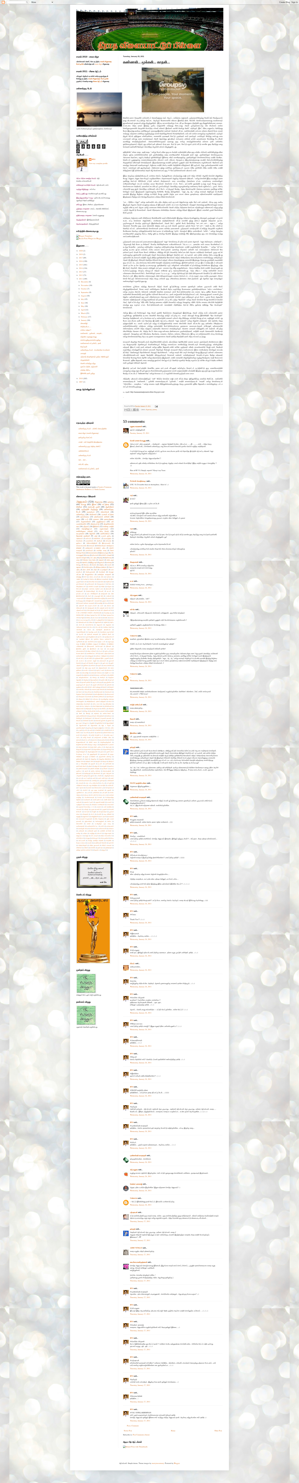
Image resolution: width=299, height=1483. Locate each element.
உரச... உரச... (82, 460)
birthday (88, 617)
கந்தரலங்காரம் (103, 668)
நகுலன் (93, 764)
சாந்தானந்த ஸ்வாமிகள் (83, 704)
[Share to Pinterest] (137, 409)
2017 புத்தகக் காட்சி (106, 610)
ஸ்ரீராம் (86, 847)
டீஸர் (91, 730)
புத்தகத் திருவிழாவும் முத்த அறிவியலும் (95, 356)
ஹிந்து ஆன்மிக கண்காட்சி (84, 850)
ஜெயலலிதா (94, 725)
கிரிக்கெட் (97, 538)
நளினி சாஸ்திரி (95, 768)
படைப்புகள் (87, 778)
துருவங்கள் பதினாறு (105, 756)
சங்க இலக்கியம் (99, 694)
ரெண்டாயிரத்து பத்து (88, 363)
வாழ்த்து (92, 833)
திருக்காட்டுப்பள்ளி (81, 744)
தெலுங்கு (93, 759)
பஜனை (92, 776)
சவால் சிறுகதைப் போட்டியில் (98, 78)
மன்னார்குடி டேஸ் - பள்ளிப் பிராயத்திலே (92, 428)
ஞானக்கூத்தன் (80, 728)
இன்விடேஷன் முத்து (88, 373)
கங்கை (93, 665)
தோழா (104, 761)
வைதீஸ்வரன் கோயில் (100, 843)
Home (173, 1430)
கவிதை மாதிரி (108, 526)
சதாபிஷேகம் (110, 696)
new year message (83, 620)
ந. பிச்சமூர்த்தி (83, 764)
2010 (81, 378)
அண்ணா (109, 577)
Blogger (177, 1463)
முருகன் (104, 809)
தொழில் (97, 761)
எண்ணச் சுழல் (80, 656)
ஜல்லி (93, 723)
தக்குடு (132, 747)
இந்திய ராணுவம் (93, 644)
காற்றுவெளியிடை (84, 677)
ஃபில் (91, 620)
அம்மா (89, 629)
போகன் (99, 797)
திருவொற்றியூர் (90, 591)
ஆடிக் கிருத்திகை (90, 637)
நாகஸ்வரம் (89, 550)
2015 (81, 265)
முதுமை (104, 601)
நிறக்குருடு (87, 773)
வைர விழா (98, 64)
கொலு (78, 565)
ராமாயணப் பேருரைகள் (85, 819)
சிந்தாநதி (88, 708)
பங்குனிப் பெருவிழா (82, 776)
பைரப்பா (103, 795)
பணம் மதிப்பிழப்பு (103, 778)
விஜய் (86, 836)
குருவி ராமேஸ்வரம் (98, 685)
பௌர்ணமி (86, 800)
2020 (81, 251)
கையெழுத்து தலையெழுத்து (90, 340)
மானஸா (96, 519)
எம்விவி (111, 656)
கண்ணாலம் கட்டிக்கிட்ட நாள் (91, 343)
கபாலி (85, 581)
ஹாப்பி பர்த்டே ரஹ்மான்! (89, 366)
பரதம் (112, 778)
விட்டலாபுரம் (94, 836)
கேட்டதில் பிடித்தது (95, 687)
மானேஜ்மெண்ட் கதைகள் (92, 601)
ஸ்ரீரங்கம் (79, 847)
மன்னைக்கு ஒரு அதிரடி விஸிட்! (89, 446)
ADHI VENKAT (136, 1248)
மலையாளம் (110, 804)
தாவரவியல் (102, 740)
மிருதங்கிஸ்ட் (85, 360)
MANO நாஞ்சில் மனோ (138, 783)
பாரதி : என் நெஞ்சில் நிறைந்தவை (90, 442)
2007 (81, 382)
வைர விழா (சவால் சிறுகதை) (88, 433)
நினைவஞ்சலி (107, 771)
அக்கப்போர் (105, 512)
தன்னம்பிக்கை (107, 732)
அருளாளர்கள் (86, 521)
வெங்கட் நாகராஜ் (136, 1184)
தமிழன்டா (85, 735)
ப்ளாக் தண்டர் (97, 800)
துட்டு (102, 752)
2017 (81, 258)
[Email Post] (156, 406)
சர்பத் (110, 701)
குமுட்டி (95, 682)
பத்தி (95, 536)
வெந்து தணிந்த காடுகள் (95, 840)
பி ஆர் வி (80, 788)
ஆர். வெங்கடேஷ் (90, 641)
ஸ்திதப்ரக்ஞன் (82, 845)
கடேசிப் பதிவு (83, 464)
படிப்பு (79, 778)
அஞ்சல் (105, 622)
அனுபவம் (81, 501)
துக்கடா (79, 543)
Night (82, 617)
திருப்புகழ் (109, 747)
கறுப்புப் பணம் (100, 670)
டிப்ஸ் (85, 730)
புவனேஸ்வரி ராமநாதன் (138, 797)
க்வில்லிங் (90, 694)
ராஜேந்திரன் (94, 816)
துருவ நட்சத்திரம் (90, 756)
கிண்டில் (102, 677)
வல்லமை (111, 828)
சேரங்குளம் (88, 718)
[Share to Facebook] (134, 409)
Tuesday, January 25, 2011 (139, 433)
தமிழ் (100, 558)
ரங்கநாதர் (85, 814)
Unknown (133, 636)
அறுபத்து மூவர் (92, 632)
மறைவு (87, 804)
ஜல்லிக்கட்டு (100, 723)
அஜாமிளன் (98, 622)
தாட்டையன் (86, 740)
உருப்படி (107, 651)
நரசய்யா (111, 766)
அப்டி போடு (104, 531)
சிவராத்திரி (110, 711)
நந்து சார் (97, 766)
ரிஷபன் (132, 719)
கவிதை (109, 562)
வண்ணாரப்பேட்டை (92, 826)
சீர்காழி (88, 713)
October (84, 289)
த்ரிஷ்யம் (111, 761)
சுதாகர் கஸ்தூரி (81, 558)
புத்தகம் (86, 526)
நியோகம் (79, 773)
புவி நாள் (104, 792)
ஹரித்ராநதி (108, 847)
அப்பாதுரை (134, 595)
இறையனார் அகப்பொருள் (94, 646)
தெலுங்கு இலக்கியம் (105, 759)
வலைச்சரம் (89, 541)
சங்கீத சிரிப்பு (85, 370)
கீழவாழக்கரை (94, 680)
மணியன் (78, 802)
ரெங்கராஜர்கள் (99, 821)
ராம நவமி (103, 816)
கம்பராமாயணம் (81, 546)
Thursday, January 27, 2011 (140, 1221)
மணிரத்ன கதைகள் (104, 574)
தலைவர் (78, 740)
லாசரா (88, 824)
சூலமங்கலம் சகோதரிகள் (96, 716)
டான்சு (112, 728)
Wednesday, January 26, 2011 (141, 473)
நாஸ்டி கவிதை (95, 771)
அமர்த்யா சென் (107, 627)
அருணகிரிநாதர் (80, 632)
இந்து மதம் (93, 562)
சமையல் (91, 546)
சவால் (109, 565)
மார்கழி (86, 809)
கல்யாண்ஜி (85, 673)
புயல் (88, 792)
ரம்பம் (92, 814)
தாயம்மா (94, 740)
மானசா (99, 807)
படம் (86, 519)
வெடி (112, 838)
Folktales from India (89, 560)
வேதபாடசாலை (80, 843)
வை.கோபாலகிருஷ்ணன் (138, 1262)
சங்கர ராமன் (110, 694)
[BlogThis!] (128, 409)
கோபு (110, 584)
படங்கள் (99, 776)
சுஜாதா (78, 567)
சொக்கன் (85, 720)
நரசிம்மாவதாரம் (83, 768)
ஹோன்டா (97, 850)
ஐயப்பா (98, 663)
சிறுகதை (149, 410)
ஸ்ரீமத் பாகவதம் (107, 845)
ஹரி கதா (100, 847)
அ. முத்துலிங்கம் (100, 620)
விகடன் (99, 833)
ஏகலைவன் (103, 661)
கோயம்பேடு (88, 692)
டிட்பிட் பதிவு (93, 558)
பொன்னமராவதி (89, 797)
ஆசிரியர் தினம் (106, 634)
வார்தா (85, 833)
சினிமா (79, 506)
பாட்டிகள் (109, 783)
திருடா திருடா (93, 744)
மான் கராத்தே (108, 807)
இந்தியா (103, 644)
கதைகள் (78, 668)
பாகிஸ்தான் (110, 780)
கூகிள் (85, 687)
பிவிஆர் (107, 788)
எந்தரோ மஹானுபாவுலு (89, 336)
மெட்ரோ (111, 601)
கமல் (92, 670)
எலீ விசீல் (89, 658)
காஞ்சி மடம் (108, 673)
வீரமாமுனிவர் (105, 838)
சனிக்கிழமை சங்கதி (84, 531)
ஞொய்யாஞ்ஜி (98, 728)
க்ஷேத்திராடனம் (81, 586)
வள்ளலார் (81, 831)
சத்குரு (80, 699)
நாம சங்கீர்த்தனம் (92, 593)
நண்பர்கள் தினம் (81, 766)
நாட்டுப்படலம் (80, 593)
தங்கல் (99, 732)
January (84, 320)
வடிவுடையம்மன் (92, 605)
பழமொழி (102, 780)
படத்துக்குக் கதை (108, 776)
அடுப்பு (112, 622)
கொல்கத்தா (110, 689)
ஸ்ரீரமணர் (79, 608)
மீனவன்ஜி (84, 323)
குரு (100, 682)
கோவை (86, 565)
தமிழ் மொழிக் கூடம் (97, 735)
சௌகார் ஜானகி (100, 720)
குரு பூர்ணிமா (108, 682)
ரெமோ (109, 821)
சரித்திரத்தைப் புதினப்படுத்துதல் (96, 701)
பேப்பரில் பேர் (95, 795)
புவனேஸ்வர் (96, 792)
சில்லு (85, 711)
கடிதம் (99, 665)
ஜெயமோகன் (83, 725)
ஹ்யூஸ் (104, 850)
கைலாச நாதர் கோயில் (98, 689)
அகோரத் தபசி (82, 622)
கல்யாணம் (95, 555)
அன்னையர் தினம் (81, 627)
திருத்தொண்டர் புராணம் (107, 744)
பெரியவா (85, 795)
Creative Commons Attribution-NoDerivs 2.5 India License (94, 488)
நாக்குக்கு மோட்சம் (85, 437)
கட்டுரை (105, 504)
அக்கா (91, 622)
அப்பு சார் (97, 627)
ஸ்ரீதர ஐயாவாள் (94, 845)
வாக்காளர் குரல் (92, 831)
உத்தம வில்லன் (91, 651)
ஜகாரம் (110, 720)
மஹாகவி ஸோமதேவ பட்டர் (86, 807)
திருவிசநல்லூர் (80, 752)
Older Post (218, 1430)
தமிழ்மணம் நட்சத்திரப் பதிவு (95, 548)
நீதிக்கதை (108, 558)
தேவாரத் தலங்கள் (83, 536)
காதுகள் (78, 675)
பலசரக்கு (94, 780)
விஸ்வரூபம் (95, 838)
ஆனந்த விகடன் (109, 637)
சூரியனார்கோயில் (81, 716)
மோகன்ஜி (99, 603)
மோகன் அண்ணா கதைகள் (86, 603)
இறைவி (108, 646)
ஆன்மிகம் (109, 506)
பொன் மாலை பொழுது (138, 440)
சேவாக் (78, 720)
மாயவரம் (78, 809)
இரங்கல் (96, 526)
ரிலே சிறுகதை (99, 819)
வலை (78, 519)
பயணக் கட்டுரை (108, 514)
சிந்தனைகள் (80, 708)
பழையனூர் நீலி (98, 596)
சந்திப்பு (101, 565)
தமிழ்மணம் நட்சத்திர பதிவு (102, 737)
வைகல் (89, 843)
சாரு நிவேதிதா (107, 704)
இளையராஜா (104, 553)
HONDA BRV (80, 615)
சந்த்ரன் (87, 699)
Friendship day (108, 613)
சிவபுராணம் (101, 711)
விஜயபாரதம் (108, 833)
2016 (81, 261)
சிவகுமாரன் (134, 562)
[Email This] (125, 409)
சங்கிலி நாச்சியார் (99, 696)
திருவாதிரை (97, 749)
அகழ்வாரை (110, 620)
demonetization (93, 553)
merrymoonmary (158, 1463)
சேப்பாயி (78, 589)
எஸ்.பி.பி (88, 538)
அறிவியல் (79, 538)
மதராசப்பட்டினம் (88, 802)
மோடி (106, 603)
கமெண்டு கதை (93, 581)
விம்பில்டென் (80, 838)
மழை (78, 560)
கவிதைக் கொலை (96, 673)
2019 (81, 254)
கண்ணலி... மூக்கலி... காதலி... (92, 333)
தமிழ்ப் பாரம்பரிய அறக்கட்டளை (93, 589)
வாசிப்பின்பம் (105, 533)
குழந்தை (78, 687)
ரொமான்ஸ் (79, 824)
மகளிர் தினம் (108, 800)
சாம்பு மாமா (96, 704)
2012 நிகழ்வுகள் (89, 608)
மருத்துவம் (79, 804)
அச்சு (102, 577)
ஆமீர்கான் (79, 641)
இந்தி (83, 644)
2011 (81, 279)
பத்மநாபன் (134, 1212)
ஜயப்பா (87, 723)
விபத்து (78, 577)
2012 (81, 275)
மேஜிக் (94, 812)
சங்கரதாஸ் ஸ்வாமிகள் (84, 696)
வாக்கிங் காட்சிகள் (105, 831)
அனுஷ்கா (108, 625)
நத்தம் (90, 766)
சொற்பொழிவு (88, 567)
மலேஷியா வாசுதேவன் (98, 804)
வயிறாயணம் (110, 826)
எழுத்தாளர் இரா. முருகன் (101, 658)
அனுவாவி (99, 625)
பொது (83, 504)
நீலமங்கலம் (97, 773)
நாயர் (86, 771)
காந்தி (85, 675)
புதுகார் (109, 790)
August (84, 296)
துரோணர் (79, 759)
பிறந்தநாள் (88, 598)
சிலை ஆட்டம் (97, 81)
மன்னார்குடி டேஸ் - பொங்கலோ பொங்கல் (95, 350)
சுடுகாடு (96, 713)
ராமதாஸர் (111, 816)
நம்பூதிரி (104, 766)
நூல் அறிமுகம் (107, 773)
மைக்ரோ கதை (102, 550)
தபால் (78, 735)
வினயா (109, 605)
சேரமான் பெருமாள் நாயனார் (103, 718)
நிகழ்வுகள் (104, 593)
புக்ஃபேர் (85, 790)
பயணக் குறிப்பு (106, 536)
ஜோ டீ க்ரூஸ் (106, 725)
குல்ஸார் (109, 685)
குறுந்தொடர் (101, 521)
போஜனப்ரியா (89, 574)
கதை (87, 555)
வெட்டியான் (82, 840)
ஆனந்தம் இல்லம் (84, 639)
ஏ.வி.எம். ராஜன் (91, 661)
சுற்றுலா (109, 586)
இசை (94, 504)
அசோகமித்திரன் (91, 543)
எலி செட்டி (81, 658)
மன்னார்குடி (80, 514)
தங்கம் (92, 732)
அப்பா (91, 627)
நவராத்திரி (107, 538)
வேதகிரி (108, 840)
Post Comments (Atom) (141, 1434)
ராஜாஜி (78, 816)
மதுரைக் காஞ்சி (100, 802)
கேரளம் (111, 687)
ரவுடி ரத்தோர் (108, 814)
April (83, 310)
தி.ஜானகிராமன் (80, 742)
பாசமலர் (80, 783)
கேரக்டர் (104, 687)
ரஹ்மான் (81, 605)
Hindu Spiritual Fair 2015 (93, 615)
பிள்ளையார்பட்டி (98, 788)
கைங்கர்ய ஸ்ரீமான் (83, 689)
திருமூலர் (79, 749)
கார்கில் (111, 675)
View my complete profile (98, 163)
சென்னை (109, 716)
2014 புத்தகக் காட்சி (102, 608)
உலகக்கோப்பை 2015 (92, 653)
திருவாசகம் (87, 749)
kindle (105, 617)
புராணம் (109, 598)
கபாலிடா (86, 670)
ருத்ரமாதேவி (88, 821)
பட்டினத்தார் (104, 570)
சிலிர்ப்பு (104, 708)
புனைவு (154, 410)
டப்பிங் (106, 728)
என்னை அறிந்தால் (101, 656)
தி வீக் (110, 740)
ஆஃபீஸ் (81, 634)
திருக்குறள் (79, 591)
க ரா (131, 581)
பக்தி (95, 570)
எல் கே (132, 609)
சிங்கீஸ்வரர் (108, 706)
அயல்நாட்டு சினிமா (88, 579)
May (83, 306)
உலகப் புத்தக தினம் (106, 653)
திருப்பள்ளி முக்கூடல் (96, 747)
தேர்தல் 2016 (89, 761)
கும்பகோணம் (80, 584)
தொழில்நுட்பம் (87, 529)
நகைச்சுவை (85, 517)
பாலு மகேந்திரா (93, 785)
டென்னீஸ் (106, 730)
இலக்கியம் (93, 649)
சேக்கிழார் (79, 718)
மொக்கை (79, 541)
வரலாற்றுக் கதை (83, 828)
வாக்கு (78, 833)
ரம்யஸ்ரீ (99, 814)
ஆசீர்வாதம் (79, 637)
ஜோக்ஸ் (92, 533)
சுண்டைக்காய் (107, 713)
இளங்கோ (133, 733)
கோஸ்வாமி (108, 692)
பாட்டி (102, 783)
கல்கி (77, 673)
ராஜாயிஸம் (86, 816)
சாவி (77, 706)
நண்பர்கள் (108, 764)
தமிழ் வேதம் (87, 737)
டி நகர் (80, 730)
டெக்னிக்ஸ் (98, 730)
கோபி (80, 692)
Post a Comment (133, 1425)
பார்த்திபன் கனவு (81, 785)
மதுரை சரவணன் (136, 426)
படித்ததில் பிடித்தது (89, 509)
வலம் (101, 605)
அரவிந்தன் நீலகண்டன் (103, 629)
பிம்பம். (132, 963)
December (85, 281)
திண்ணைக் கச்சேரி (101, 517)
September (85, 292)
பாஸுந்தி (102, 785)
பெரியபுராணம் (90, 572)
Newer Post (128, 1430)
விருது (88, 838)
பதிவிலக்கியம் (83, 451)
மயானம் (109, 802)
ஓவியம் (101, 562)
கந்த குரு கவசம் (90, 668)
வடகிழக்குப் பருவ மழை (103, 824)
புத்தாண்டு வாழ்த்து (99, 598)
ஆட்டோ (100, 637)
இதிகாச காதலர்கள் (102, 579)
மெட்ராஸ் (87, 812)
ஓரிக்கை (85, 665)
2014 (81, 268)
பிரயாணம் (89, 788)
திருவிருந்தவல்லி (93, 752)
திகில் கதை (93, 742)
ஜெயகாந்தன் (110, 723)
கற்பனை (109, 670)
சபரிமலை (95, 699)
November (85, 285)
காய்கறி (91, 675)
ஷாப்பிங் (111, 843)
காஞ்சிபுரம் (109, 581)
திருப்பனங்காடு (82, 747)
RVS (131, 816)
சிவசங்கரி (93, 711)
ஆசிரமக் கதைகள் (92, 634)
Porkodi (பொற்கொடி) (138, 481)
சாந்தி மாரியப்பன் (136, 704)
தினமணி (108, 589)
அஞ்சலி (101, 560)
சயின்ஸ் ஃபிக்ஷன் (106, 555)
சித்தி (102, 586)
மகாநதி (83, 353)
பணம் (94, 778)
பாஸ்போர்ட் (110, 785)
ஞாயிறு (89, 728)
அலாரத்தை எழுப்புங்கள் (107, 632)
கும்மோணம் (90, 584)
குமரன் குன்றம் (86, 682)
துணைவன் (103, 754)
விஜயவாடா (79, 836)
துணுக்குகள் (93, 754)
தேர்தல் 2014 (79, 761)
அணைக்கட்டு (89, 625)
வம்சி (102, 826)
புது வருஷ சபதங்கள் (97, 790)
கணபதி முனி (94, 506)
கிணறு (95, 677)
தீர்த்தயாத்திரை (101, 567)
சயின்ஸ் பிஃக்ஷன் (93, 586)
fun (101, 617)
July (82, 299)
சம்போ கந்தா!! (86, 330)
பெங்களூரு (79, 601)
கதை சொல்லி (108, 665)
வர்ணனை (93, 828)
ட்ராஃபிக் (85, 732)
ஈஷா (101, 649)
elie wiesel (95, 617)
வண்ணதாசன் (80, 826)
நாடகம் (109, 591)
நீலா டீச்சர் (86, 570)
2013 (81, 272)
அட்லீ (80, 625)
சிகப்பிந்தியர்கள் (97, 706)
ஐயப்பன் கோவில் (88, 663)
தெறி (86, 759)
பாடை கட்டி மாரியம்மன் (92, 783)
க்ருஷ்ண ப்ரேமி (80, 694)
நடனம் (100, 764)
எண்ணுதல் (90, 656)
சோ (92, 720)
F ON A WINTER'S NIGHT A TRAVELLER (88, 613)
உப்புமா (100, 651)
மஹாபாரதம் (104, 529)
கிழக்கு (86, 680)
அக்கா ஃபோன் (93, 577)
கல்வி (101, 581)
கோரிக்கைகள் (98, 692)
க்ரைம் (94, 565)
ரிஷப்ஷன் (84, 346)
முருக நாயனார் (95, 809)
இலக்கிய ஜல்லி (81, 649)
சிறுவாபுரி (97, 708)
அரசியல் (99, 541)
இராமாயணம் (106, 543)
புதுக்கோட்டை (80, 792)
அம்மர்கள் (79, 629)
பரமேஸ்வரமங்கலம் (83, 780)
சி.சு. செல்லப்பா (86, 706)
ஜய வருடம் (79, 723)
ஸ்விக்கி (92, 847)
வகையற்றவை (109, 519)
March (83, 313)
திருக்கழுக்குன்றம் (105, 742)
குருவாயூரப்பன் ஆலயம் (83, 685)
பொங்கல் (102, 572)
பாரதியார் (109, 596)
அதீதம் (78, 579)
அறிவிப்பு (85, 562)
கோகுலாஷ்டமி (101, 584)
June (83, 303)
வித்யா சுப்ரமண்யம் (106, 836)
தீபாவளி (101, 591)
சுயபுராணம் (80, 533)
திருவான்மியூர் (107, 749)
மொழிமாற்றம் (103, 812)
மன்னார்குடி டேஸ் (84, 455)
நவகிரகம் (105, 768)
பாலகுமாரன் (79, 598)
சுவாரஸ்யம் (91, 512)
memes (112, 617)
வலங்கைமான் (102, 828)
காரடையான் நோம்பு (101, 675)
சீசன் (80, 713)
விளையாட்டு (95, 524)
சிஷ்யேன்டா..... (86, 326)
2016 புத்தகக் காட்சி (92, 610)
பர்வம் (89, 596)
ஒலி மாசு (105, 663)
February (84, 317)
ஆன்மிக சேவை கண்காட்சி (102, 639)
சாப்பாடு (108, 541)
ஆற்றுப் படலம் (101, 641)
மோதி (112, 603)
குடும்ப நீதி (104, 680)
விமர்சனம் (93, 514)
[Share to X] (131, 409)
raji (131, 495)
